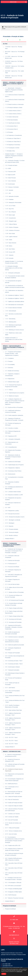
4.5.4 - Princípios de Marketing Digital (13, 888)
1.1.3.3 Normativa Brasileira (11, 119)
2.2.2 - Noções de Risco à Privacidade (14, 407)
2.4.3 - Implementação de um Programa (14, 464)
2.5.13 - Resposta (9, 526)
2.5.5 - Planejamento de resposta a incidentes (13, 498)
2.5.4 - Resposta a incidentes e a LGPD (14, 494)
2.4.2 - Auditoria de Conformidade (13, 461)
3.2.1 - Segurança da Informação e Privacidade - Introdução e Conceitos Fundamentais (13, 627)
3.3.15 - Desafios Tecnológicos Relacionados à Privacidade (12, 706)
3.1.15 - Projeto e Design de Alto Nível (13, 608)
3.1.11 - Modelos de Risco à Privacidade (14, 592)
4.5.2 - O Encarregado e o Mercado (13, 882)
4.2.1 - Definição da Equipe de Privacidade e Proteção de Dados (14, 765)
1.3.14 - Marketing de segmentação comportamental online (13, 325)
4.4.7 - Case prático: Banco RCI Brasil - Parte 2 (14, 868)
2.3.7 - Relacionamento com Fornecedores (11, 443)
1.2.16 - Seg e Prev (9, 208)
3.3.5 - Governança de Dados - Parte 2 (14, 663)
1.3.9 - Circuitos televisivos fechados (13, 307)
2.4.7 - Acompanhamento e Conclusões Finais (14, 478)
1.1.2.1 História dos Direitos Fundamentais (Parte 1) (14, 95)
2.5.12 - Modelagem (9, 523)
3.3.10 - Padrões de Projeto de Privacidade (12, 683)
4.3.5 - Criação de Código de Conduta (13, 805)
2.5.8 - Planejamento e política (12, 510)
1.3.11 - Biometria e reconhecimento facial (13, 314)
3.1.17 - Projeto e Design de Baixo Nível (14, 616)
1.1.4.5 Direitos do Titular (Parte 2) (13, 141)
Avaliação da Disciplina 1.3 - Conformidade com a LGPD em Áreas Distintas (13, 339)
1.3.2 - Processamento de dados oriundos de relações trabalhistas (14, 276)
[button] (14, 2)
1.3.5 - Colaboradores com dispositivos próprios (14, 291)
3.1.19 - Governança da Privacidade (13, 622)
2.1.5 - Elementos (9, 367)
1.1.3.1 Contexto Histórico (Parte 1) (13, 110)
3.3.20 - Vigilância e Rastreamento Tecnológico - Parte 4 (13, 728)
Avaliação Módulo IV (10, 901)
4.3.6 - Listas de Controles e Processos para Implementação (14, 809)
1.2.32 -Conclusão (9, 258)
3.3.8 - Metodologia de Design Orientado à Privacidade (14, 674)
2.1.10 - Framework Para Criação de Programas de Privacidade (13, 385)
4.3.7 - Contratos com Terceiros (12, 813)
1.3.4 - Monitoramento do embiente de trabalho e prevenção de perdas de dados (14, 286)
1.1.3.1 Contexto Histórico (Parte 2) (13, 113)
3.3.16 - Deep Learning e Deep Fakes (13, 710)
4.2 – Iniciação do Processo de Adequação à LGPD (12, 760)
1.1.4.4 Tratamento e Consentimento (13, 135)
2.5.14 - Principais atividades (11, 529)
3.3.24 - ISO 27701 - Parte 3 (11, 743)
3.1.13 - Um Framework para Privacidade (14, 600)
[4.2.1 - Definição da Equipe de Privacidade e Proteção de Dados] (7, 40)
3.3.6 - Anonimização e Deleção (12, 667)
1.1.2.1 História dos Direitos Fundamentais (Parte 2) (14, 100)
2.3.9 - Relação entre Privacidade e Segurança (13, 451)
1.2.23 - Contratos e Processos (12, 230)
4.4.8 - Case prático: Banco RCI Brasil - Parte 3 (14, 873)
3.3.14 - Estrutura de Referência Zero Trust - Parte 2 (14, 701)
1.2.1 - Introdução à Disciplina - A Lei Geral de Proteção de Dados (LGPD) (14, 161)
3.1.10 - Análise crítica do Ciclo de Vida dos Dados (14, 588)
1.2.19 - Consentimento (10, 218)
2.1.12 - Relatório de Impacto (12, 396)
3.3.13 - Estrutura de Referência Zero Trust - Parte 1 (14, 696)
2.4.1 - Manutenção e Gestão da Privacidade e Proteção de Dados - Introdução (13, 456)
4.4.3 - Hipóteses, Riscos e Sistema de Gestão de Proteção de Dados (14, 849)
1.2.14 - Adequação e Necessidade (13, 202)
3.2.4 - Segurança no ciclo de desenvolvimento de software (12, 640)
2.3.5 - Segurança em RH (10, 436)
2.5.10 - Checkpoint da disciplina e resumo (14, 516)
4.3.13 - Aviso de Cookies (11, 834)
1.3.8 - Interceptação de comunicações (14, 304)
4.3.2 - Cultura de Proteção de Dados (13, 796)
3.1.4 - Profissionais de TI (11, 563)
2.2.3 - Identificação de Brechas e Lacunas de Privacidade (13, 411)
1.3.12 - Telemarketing (10, 318)
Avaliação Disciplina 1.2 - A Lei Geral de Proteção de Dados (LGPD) (14, 262)
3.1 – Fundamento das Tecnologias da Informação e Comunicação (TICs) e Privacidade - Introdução (14, 550)
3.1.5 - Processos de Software (12, 566)
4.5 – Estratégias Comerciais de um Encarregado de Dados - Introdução (13, 878)
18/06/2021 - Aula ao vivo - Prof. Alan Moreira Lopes (13, 76)
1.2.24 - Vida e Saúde (10, 233)
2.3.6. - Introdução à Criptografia (12, 439)
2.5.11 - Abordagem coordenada (12, 520)
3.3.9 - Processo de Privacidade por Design (13, 678)
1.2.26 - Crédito (8, 239)
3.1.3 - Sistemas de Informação (12, 560)
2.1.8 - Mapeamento (9, 378)
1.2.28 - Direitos (8, 246)
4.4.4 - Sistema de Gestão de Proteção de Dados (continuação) (14, 854)
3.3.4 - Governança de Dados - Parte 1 (14, 660)
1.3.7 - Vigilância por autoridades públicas (14, 301)
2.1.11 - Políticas (9, 389)
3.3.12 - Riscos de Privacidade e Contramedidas (12, 691)
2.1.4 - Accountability (10, 364)
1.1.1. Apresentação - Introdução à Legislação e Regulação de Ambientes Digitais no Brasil (14, 89)
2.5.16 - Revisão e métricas (11, 535)
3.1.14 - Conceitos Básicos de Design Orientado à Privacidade (13, 604)
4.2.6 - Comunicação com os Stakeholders (11, 787)
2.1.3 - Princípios (9, 361)
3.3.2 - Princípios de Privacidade (12, 652)
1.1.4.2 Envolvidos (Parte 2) (11, 129)
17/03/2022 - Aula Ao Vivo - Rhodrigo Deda (13, 47)
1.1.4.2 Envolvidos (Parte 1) (11, 126)
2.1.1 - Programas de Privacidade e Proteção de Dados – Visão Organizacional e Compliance (13, 353)
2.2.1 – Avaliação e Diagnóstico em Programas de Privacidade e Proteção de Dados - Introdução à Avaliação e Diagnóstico (14, 401)
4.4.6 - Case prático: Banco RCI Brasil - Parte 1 (14, 864)
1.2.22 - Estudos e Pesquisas (11, 227)
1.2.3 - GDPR (8, 168)
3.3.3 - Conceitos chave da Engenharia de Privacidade (14, 656)
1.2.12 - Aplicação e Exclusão (12, 196)
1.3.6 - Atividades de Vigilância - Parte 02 (14, 298)
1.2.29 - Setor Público (10, 249)
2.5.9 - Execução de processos (12, 513)
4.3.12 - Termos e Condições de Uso (13, 831)
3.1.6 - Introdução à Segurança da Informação (13, 570)
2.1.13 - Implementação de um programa (14, 392)
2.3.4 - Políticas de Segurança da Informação (12, 432)
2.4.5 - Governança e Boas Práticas (13, 471)
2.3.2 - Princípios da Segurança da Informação (13, 424)
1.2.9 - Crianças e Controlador (12, 187)
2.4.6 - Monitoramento (10, 474)
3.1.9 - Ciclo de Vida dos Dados (12, 584)
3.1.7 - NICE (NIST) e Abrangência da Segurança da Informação (13, 575)
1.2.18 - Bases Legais (10, 215)
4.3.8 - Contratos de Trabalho (11, 816)
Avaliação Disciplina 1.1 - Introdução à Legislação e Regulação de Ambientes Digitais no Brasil (14, 155)
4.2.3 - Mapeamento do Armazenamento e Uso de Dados (14, 774)
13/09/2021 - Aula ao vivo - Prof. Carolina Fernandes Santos (14, 67)
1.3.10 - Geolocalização (10, 310)
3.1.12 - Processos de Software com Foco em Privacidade (13, 596)
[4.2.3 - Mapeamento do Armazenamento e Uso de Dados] (20, 40)
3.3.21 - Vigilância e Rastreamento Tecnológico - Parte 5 (13, 733)
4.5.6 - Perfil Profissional (10, 895)
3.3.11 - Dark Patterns (10, 687)
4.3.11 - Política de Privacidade (12, 827)
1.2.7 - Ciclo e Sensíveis (10, 181)
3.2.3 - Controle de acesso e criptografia (14, 637)
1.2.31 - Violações (9, 255)
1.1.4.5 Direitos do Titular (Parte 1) (13, 138)
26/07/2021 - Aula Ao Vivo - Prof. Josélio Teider (14, 71)
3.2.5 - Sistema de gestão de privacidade (14, 644)
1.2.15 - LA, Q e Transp (10, 205)
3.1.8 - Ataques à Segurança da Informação (12, 580)
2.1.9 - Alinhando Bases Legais (12, 381)
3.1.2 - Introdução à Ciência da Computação (12, 556)
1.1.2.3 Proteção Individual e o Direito (13, 107)
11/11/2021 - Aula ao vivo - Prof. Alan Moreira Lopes (13, 57)
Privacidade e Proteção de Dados (13, 36)
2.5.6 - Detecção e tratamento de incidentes (12, 503)
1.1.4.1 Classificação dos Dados (12, 123)
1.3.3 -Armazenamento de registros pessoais (13, 281)
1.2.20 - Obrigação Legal (10, 221)
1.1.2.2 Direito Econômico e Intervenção (14, 104)
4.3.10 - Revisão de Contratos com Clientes (13, 823)
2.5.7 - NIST (7, 507)
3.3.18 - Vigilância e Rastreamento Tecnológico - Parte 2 (13, 719)
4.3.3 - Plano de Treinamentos (12, 799)
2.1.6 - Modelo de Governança (12, 370)
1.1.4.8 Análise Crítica (10, 150)
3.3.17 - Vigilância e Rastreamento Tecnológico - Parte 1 (13, 714)
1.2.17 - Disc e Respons (10, 211)
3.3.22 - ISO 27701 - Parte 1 (11, 737)
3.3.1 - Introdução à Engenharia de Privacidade (13, 648)
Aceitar (4, 973)
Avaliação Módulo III (10, 746)
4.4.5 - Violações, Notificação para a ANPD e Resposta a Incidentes (13, 859)
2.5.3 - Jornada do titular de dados (13, 491)
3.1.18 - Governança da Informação (13, 619)
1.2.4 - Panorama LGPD (10, 171)
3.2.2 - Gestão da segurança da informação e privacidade (12, 632)
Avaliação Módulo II (9, 538)
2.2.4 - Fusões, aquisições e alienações (14, 415)
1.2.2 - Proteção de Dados (11, 165)
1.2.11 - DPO (8, 193)
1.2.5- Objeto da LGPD (10, 174)
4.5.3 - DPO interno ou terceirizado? (13, 885)
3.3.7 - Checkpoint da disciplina (12, 670)
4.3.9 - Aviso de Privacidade (11, 820)
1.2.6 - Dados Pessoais (10, 177)
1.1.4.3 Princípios (9, 132)
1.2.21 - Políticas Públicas (11, 224)
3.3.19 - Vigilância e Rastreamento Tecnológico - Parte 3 (13, 723)
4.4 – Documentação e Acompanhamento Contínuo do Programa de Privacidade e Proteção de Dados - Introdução (14, 840)
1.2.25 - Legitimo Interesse (11, 236)
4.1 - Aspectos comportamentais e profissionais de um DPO (13, 755)
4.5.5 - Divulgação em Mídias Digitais (13, 891)
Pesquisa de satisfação (10, 908)
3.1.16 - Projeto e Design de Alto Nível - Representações (14, 612)
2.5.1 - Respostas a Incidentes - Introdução (12, 482)
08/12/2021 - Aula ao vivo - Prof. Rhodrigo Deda (14, 52)
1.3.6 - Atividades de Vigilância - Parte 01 (14, 295)
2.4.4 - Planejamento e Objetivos (12, 467)
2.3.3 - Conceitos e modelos (11, 428)
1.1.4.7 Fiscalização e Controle (12, 147)
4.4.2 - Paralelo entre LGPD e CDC (12, 845)
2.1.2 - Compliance (9, 358)
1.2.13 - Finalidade (9, 199)
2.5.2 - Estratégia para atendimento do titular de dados (14, 487)
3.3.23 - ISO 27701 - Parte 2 (11, 740)
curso (16, 26)
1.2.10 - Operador (9, 190)
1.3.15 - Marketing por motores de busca (14, 329)
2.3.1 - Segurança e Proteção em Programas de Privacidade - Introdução (14, 419)
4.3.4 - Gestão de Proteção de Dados (13, 802)
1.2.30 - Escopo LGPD (10, 252)
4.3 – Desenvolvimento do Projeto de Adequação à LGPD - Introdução (13, 792)
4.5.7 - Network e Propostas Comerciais (14, 898)
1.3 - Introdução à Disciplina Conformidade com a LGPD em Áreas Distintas (13, 268)
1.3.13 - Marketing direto (10, 321)
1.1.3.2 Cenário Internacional (11, 116)
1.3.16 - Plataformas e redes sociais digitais (13, 333)
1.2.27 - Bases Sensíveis (10, 242)
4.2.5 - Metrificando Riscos (11, 783)
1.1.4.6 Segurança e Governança (12, 144)
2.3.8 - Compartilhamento (11, 447)
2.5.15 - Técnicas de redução (11, 532)
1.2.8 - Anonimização (10, 184)
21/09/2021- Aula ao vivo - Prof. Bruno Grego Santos (14, 62)
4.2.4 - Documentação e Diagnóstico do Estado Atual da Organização (14, 779)
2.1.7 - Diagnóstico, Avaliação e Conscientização (12, 374)
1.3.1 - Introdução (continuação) (12, 272)
